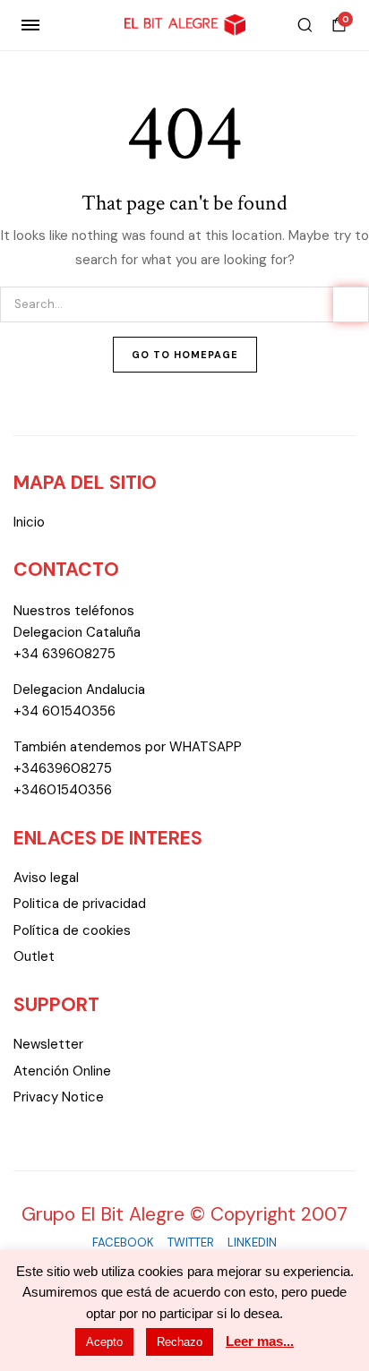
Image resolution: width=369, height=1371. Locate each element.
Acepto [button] (104, 1342)
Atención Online (62, 1071)
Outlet (34, 956)
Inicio (29, 522)
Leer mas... (260, 1341)
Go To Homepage (185, 354)
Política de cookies (72, 930)
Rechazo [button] (179, 1342)
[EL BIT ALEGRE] (184, 25)
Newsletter (48, 1044)
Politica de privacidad (79, 904)
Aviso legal (46, 878)
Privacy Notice (58, 1097)
